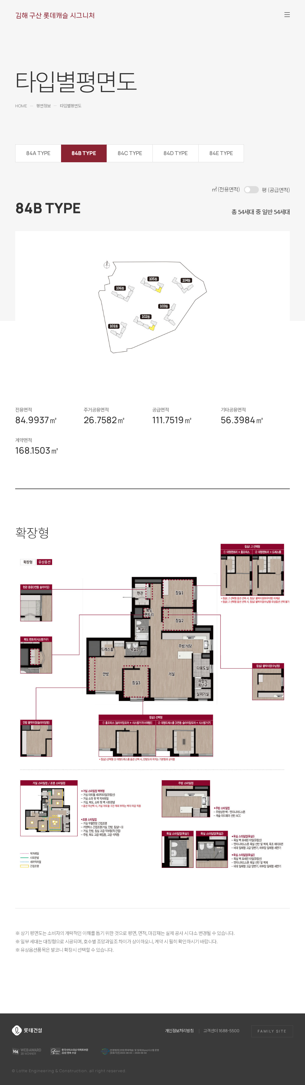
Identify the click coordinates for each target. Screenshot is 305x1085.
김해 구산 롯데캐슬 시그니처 (55, 15)
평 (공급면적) (276, 190)
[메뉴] (287, 14)
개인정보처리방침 (179, 1030)
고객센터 (221, 1030)
